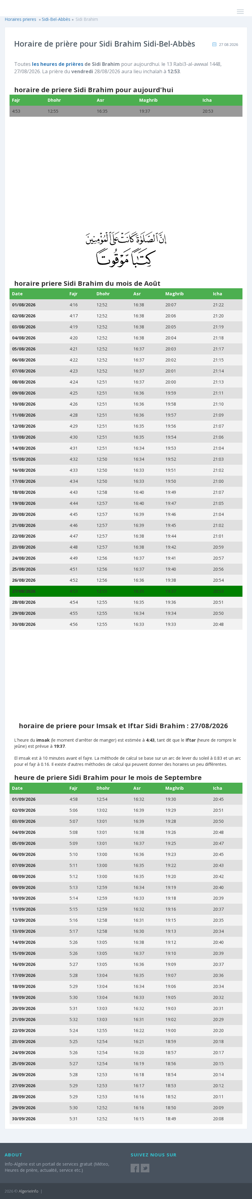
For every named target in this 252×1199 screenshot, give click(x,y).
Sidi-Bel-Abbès (56, 19)
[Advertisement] (126, 178)
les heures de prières (57, 64)
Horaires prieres (20, 19)
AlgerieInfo (28, 1191)
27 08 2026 (228, 44)
